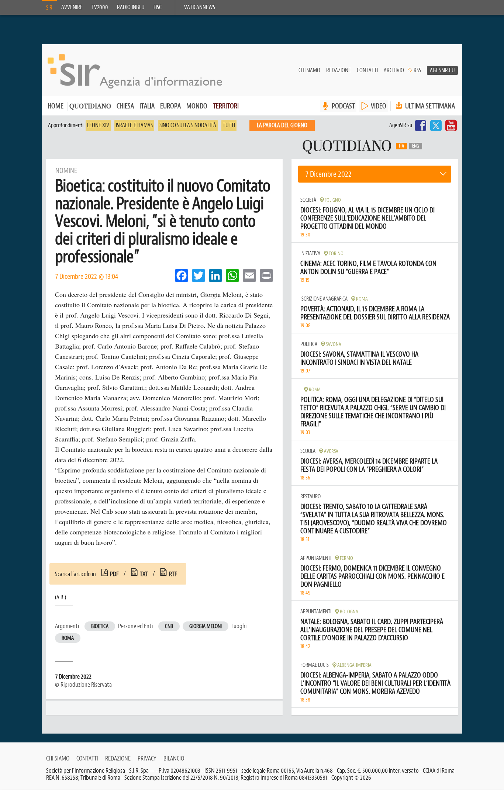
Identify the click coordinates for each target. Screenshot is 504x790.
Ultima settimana (429, 106)
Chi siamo (309, 70)
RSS (417, 70)
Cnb (169, 626)
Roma (68, 638)
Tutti (229, 125)
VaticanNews (199, 7)
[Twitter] (435, 125)
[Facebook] (420, 125)
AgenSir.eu (442, 70)
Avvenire (72, 7)
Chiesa (125, 106)
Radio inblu (131, 7)
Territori (226, 106)
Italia (147, 106)
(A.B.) (60, 597)
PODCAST (343, 106)
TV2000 (100, 7)
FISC (157, 7)
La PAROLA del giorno (282, 125)
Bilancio (173, 758)
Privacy (147, 758)
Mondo (196, 106)
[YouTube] (451, 125)
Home (55, 106)
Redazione (338, 70)
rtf (173, 574)
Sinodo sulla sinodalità (187, 125)
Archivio (394, 70)
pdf (114, 574)
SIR (49, 7)
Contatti (367, 70)
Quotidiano (90, 107)
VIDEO (378, 106)
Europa (170, 106)
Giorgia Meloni (205, 626)
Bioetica (99, 626)
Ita (401, 146)
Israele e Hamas (134, 125)
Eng (415, 146)
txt (144, 574)
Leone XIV (98, 125)
